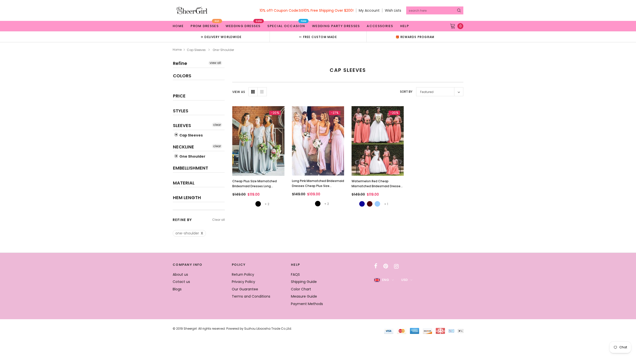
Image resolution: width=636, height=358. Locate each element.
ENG (385, 279)
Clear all (218, 220)
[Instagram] (396, 266)
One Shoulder (192, 156)
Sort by (406, 92)
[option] (221, 36)
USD (404, 279)
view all (215, 63)
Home (177, 49)
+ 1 (386, 204)
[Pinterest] (385, 266)
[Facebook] (375, 266)
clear (217, 125)
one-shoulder (189, 233)
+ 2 (267, 204)
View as (238, 92)
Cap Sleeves (196, 50)
